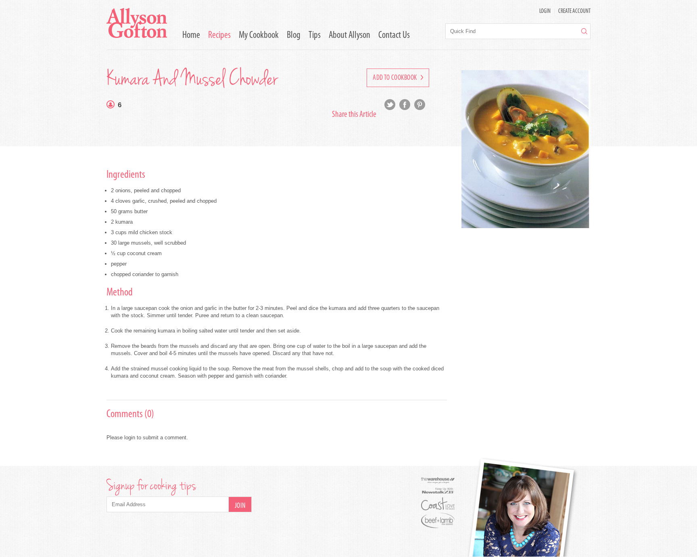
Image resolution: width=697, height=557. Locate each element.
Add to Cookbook (395, 78)
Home (191, 35)
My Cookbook (259, 35)
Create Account (574, 11)
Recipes (219, 35)
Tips (315, 35)
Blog (294, 35)
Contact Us (394, 35)
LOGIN (545, 11)
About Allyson (349, 35)
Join (240, 506)
